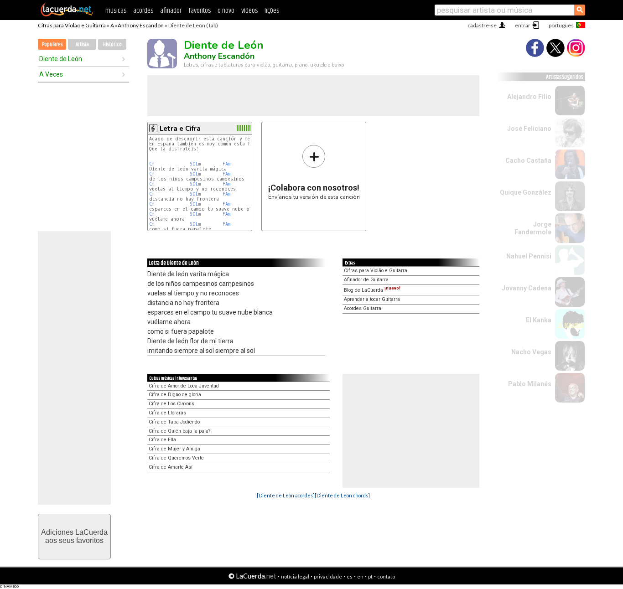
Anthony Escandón (141, 25)
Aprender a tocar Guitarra (372, 299)
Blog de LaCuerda (372, 290)
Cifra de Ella (162, 440)
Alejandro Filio (529, 96)
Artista (82, 44)
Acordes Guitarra (362, 308)
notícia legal (295, 576)
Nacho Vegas (531, 352)
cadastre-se (482, 25)
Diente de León (60, 58)
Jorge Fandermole (532, 228)
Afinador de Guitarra (366, 280)
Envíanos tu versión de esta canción (314, 172)
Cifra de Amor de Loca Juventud (184, 386)
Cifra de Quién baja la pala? (179, 431)
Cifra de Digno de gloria (175, 395)
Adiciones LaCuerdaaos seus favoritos (74, 536)
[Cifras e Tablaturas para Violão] (67, 14)
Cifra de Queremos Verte (176, 458)
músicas (115, 10)
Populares (52, 44)
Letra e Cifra (180, 128)
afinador (171, 10)
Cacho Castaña (528, 160)
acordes (143, 10)
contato (386, 576)
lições (272, 10)
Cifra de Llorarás (167, 413)
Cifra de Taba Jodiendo (174, 422)
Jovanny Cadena (526, 288)
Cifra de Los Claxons (171, 404)
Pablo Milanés (529, 384)
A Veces (51, 74)
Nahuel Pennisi (528, 256)
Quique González (525, 192)
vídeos (249, 10)
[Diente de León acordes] (286, 495)
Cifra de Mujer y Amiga (174, 449)
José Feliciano (529, 128)
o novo (226, 10)
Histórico (112, 44)
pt (370, 576)
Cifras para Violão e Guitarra (72, 25)
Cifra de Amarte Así (170, 467)
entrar (522, 25)
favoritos (199, 10)
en (360, 576)
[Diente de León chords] (342, 495)
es (350, 576)
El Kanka (538, 320)
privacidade (328, 576)
